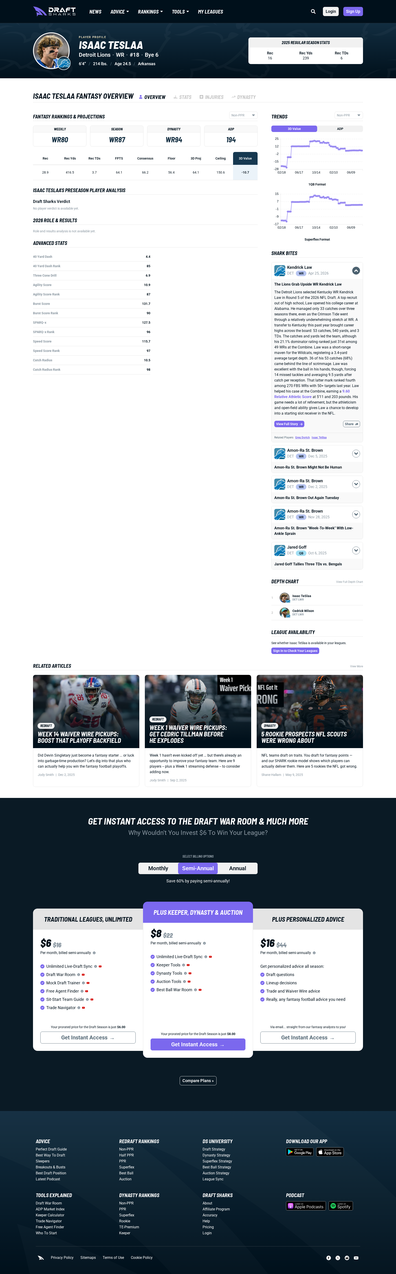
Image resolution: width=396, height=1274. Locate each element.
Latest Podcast (48, 1179)
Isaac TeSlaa (319, 437)
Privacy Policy (62, 1258)
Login (331, 11)
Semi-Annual (198, 868)
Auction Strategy (216, 1173)
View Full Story (287, 424)
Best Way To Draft (50, 1155)
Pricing (208, 1227)
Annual (237, 868)
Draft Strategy (214, 1149)
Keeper (124, 1233)
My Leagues (210, 11)
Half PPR (126, 1155)
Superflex (126, 1167)
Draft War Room (49, 1203)
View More (356, 666)
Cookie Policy (142, 1258)
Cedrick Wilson (303, 611)
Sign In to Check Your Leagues (295, 651)
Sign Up (353, 11)
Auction (125, 1179)
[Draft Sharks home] (54, 11)
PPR (122, 1161)
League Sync (213, 1179)
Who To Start (46, 1233)
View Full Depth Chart (349, 582)
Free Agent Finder (50, 1227)
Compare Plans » (198, 1080)
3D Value (294, 129)
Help (206, 1221)
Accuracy (210, 1215)
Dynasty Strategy (216, 1155)
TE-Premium (129, 1227)
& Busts (59, 1167)
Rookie (124, 1221)
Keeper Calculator (50, 1215)
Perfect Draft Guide (51, 1149)
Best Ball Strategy (217, 1167)
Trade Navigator (49, 1221)
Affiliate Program (216, 1209)
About (207, 1203)
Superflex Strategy (217, 1161)
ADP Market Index (50, 1209)
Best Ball (126, 1173)
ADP (340, 129)
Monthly (158, 868)
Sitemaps (88, 1258)
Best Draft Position (51, 1173)
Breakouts (44, 1167)
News (95, 11)
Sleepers (43, 1161)
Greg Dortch (302, 437)
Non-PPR (126, 1149)
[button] (317, 275)
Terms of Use (113, 1258)
